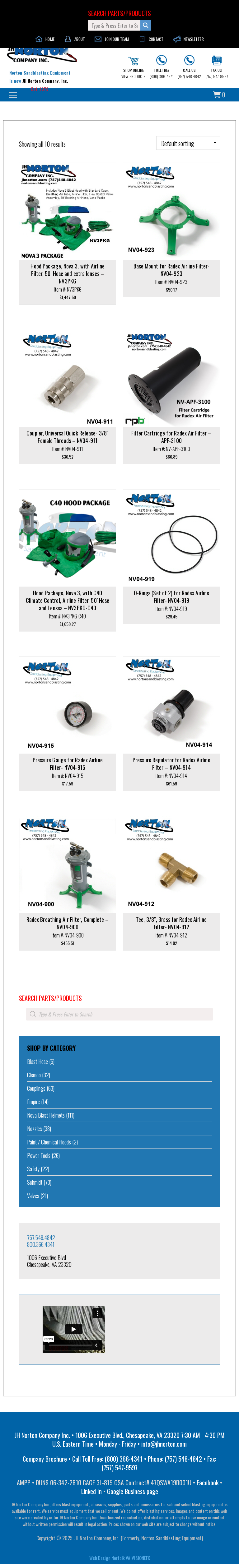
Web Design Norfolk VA (109, 1558)
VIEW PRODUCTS (133, 73)
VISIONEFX (141, 1558)
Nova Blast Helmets (46, 1115)
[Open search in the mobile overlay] (119, 1014)
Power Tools (38, 1155)
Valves (33, 1195)
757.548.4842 (41, 1237)
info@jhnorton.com (164, 1443)
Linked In (91, 1491)
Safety (33, 1168)
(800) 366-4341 (162, 73)
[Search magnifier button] (145, 25)
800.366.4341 (40, 1244)
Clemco (34, 1074)
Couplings (36, 1088)
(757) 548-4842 (189, 73)
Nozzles (34, 1128)
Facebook (207, 1482)
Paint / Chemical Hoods (49, 1142)
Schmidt (34, 1182)
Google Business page (132, 1491)
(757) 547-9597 (216, 73)
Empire (33, 1101)
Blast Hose (37, 1061)
